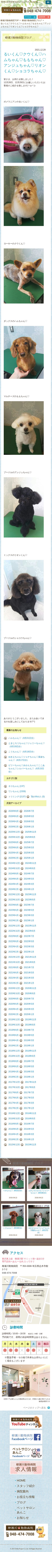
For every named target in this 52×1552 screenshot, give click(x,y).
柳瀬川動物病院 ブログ (28, 1163)
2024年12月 (14, 863)
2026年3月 (29, 821)
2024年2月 (13, 889)
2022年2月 (13, 952)
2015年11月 (30, 1144)
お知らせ (23, 1517)
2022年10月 (14, 931)
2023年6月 (13, 910)
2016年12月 (14, 1113)
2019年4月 (13, 1040)
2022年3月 (29, 946)
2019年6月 (13, 1035)
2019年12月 (14, 1019)
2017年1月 (29, 1108)
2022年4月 (13, 946)
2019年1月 (29, 1045)
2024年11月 (30, 863)
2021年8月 (13, 967)
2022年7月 (29, 936)
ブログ (21, 1502)
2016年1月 (29, 1139)
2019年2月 (13, 1045)
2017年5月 (29, 1098)
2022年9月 (30, 931)
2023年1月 (29, 920)
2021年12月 (14, 957)
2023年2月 (13, 920)
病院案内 (23, 1491)
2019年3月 (29, 1040)
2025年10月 (14, 837)
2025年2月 (13, 858)
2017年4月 (13, 1103)
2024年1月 (29, 889)
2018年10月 (14, 1056)
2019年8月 (13, 1030)
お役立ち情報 (26, 1497)
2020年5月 (29, 1004)
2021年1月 (29, 983)
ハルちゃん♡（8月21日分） (21, 738)
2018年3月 (29, 1071)
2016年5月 (29, 1129)
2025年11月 (30, 832)
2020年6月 (13, 1004)
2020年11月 (30, 988)
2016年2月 (13, 1139)
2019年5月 (29, 1035)
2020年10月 (14, 993)
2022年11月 (30, 926)
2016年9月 (30, 1118)
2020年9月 (30, 993)
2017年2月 (13, 1108)
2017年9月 (30, 1087)
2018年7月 (29, 1061)
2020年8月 (13, 999)
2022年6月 (13, 941)
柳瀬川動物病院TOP (10, 20)
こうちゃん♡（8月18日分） (21, 752)
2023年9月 (30, 899)
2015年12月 (14, 1144)
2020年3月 (29, 1009)
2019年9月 (30, 1025)
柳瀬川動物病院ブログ (32, 20)
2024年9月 (30, 868)
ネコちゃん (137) (16, 786)
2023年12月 (14, 894)
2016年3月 (29, 1134)
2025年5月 (29, 847)
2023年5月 (29, 910)
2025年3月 (29, 853)
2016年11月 (30, 1113)
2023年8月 (13, 905)
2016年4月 (13, 1134)
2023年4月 (13, 915)
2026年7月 (29, 811)
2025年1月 (29, 858)
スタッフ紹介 (26, 1486)
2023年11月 (30, 894)
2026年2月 (13, 827)
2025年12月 (14, 832)
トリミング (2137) (17, 796)
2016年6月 (13, 1129)
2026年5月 (29, 816)
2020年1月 (29, 1014)
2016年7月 (29, 1124)
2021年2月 (13, 983)
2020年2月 (13, 1014)
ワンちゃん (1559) (17, 791)
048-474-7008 (9, 1272)
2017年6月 (13, 1098)
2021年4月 (13, 978)
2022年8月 (13, 936)
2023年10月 (14, 899)
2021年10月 (14, 962)
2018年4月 (13, 1071)
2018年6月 (13, 1066)
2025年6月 (13, 847)
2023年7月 (29, 905)
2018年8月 (13, 1061)
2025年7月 (29, 842)
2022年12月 (14, 926)
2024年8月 (13, 873)
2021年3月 (29, 978)
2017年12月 (14, 1082)
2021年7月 (29, 967)
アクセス (28, 17)
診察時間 (42, 17)
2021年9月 (30, 962)
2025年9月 (30, 837)
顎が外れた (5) (38, 796)
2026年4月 (13, 821)
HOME (21, 1480)
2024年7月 (29, 873)
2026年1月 (29, 827)
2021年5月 (29, 972)
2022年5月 (29, 941)
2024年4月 (13, 884)
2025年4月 (13, 853)
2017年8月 (13, 1092)
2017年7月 (29, 1092)
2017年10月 (14, 1087)
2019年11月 (30, 1019)
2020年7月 (29, 999)
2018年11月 (30, 1051)
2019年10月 (14, 1025)
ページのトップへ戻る (34, 1407)
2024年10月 (14, 868)
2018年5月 (29, 1066)
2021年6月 (13, 972)
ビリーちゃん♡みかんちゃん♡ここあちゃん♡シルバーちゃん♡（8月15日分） (26, 768)
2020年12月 (14, 988)
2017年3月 (29, 1103)
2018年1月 (29, 1077)
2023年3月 (29, 915)
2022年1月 (29, 952)
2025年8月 (13, 842)
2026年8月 (13, 811)
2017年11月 (30, 1082)
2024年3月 (29, 884)
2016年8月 (13, 1124)
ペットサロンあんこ (26, 1510)
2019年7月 (29, 1030)
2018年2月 (13, 1077)
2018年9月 (30, 1056)
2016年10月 (14, 1118)
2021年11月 (30, 957)
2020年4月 (13, 1009)
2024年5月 (29, 879)
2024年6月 (13, 879)
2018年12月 (14, 1051)
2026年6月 (13, 816)
